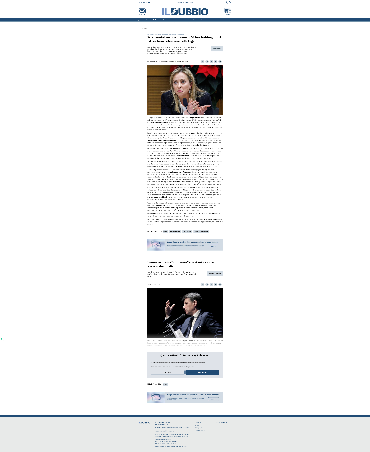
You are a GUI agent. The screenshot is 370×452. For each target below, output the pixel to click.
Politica (146, 29)
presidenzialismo (175, 231)
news (165, 231)
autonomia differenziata (201, 231)
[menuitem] (143, 20)
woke (165, 384)
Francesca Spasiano (215, 273)
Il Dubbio (141, 29)
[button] (226, 2)
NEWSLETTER (142, 14)
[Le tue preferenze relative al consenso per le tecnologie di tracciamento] (2, 339)
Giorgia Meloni (187, 231)
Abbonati (228, 14)
